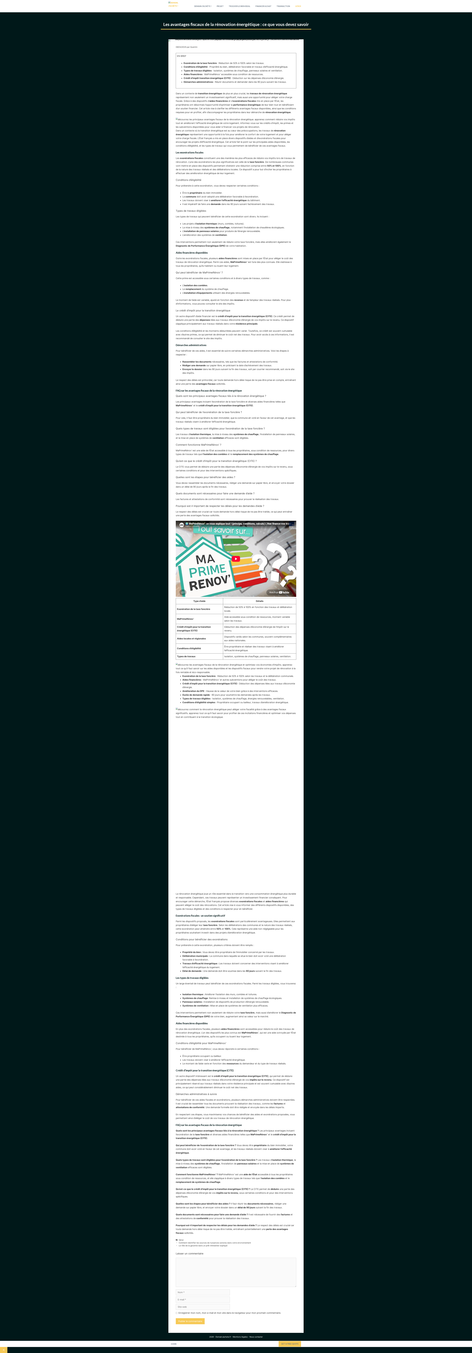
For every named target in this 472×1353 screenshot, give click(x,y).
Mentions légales (240, 1337)
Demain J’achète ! (203, 6)
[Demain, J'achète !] (173, 6)
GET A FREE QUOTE (290, 1344)
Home (174, 1344)
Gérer (298, 6)
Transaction (283, 6)
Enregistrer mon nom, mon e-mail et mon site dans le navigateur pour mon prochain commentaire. (229, 1313)
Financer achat (263, 6)
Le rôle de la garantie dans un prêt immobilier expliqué (203, 1245)
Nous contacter (256, 1337)
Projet (220, 6)
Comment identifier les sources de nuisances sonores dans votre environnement (215, 1243)
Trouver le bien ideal (239, 6)
